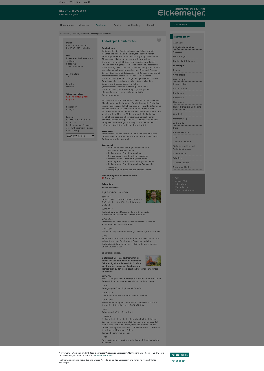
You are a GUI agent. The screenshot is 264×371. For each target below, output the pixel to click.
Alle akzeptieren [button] (180, 354)
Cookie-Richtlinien (104, 355)
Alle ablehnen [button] (178, 360)
